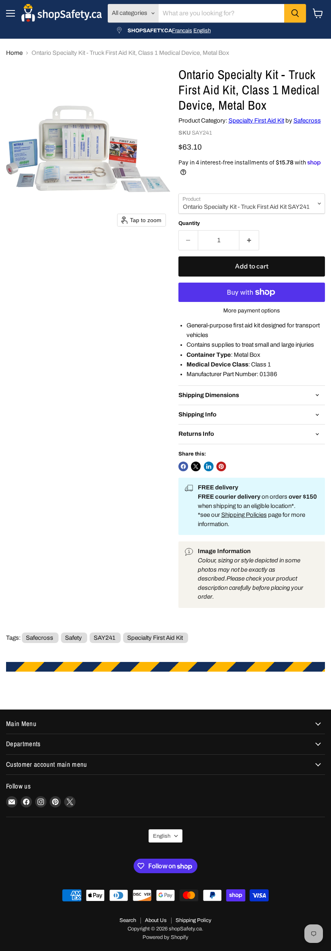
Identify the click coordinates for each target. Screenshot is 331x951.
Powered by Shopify (165, 937)
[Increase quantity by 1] (249, 240)
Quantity (189, 223)
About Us (156, 920)
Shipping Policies (244, 515)
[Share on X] (196, 466)
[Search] (295, 13)
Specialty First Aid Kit (256, 120)
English (202, 30)
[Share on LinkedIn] (209, 466)
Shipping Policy (194, 920)
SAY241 (104, 638)
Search (127, 920)
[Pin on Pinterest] (221, 466)
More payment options (251, 311)
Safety (73, 638)
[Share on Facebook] (183, 466)
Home (14, 53)
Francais (182, 30)
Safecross (307, 120)
